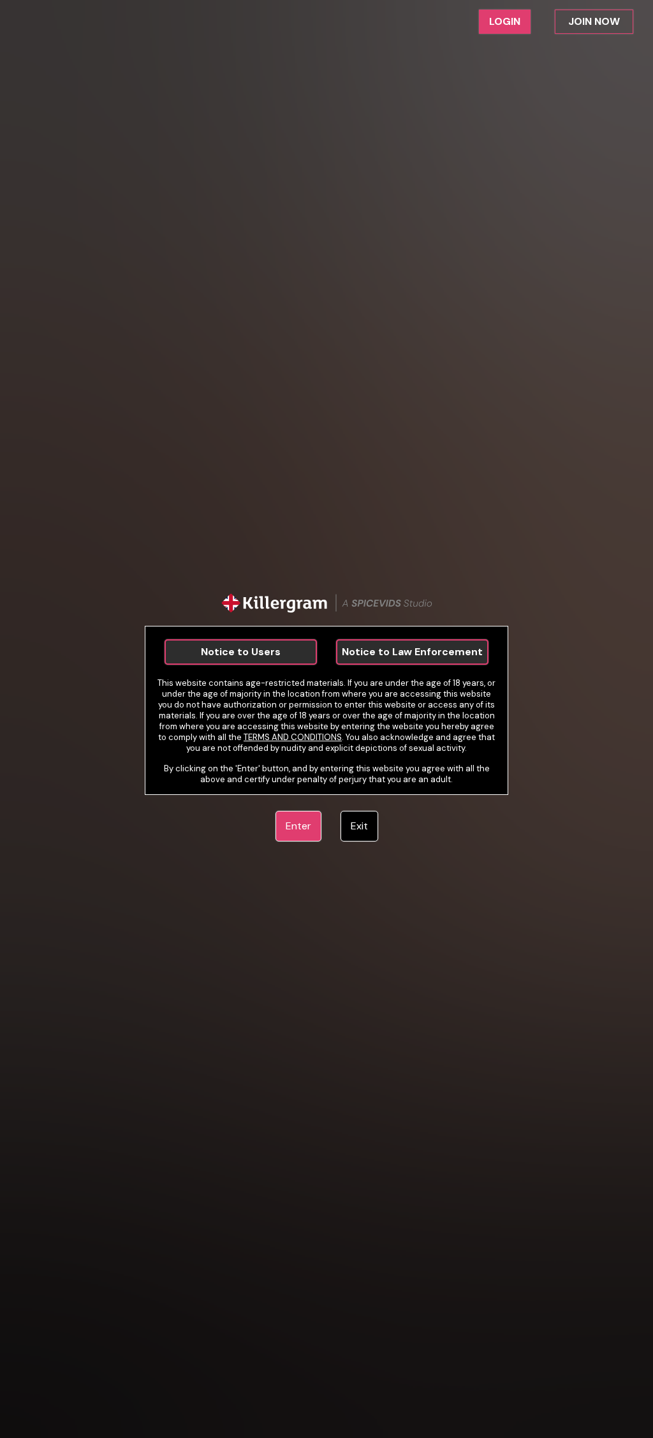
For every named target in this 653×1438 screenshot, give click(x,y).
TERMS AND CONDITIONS (293, 737)
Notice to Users (241, 651)
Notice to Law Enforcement (412, 651)
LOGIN (504, 21)
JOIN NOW (594, 21)
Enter (298, 826)
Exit (359, 826)
